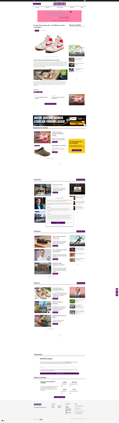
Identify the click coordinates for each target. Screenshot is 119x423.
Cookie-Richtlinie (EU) (68, 411)
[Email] (40, 92)
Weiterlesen (55, 141)
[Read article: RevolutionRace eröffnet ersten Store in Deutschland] (72, 250)
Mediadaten (72, 7)
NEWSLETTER (37, 3)
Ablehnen (48, 222)
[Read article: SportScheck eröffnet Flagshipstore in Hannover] (42, 268)
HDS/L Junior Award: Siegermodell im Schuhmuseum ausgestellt (80, 306)
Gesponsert (37, 132)
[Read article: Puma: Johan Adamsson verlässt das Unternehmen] (42, 255)
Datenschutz (82, 418)
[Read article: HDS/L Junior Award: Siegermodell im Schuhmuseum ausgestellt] (72, 306)
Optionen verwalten (69, 222)
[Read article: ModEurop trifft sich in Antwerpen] (42, 307)
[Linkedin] (36, 92)
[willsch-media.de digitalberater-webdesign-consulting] (59, 120)
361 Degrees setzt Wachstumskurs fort (76, 243)
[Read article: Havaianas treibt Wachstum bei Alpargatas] (72, 260)
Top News (37, 198)
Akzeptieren (58, 222)
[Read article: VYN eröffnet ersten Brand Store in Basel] (71, 70)
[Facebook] (34, 92)
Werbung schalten (77, 418)
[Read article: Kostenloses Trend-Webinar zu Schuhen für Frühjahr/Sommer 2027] (77, 292)
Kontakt (82, 7)
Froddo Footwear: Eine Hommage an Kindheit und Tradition (58, 134)
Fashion (37, 288)
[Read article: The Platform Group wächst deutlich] (71, 65)
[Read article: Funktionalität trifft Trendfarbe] (42, 151)
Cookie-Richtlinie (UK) (68, 413)
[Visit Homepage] (59, 3)
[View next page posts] (77, 73)
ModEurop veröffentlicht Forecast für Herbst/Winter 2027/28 (80, 311)
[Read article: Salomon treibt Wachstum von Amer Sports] (42, 217)
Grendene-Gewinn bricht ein (80, 253)
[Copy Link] (41, 92)
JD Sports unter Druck (58, 184)
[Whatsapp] (38, 92)
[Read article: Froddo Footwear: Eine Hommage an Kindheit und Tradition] (77, 99)
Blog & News (48, 7)
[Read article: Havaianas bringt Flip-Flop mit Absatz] (42, 321)
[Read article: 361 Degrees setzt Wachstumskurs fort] (77, 240)
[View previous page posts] (76, 73)
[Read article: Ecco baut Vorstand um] (42, 203)
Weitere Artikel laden (50, 158)
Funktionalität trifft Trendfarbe (59, 145)
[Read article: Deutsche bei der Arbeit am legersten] (72, 301)
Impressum (72, 418)
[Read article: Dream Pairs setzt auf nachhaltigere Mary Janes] (42, 293)
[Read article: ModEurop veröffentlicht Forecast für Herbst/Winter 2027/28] (72, 312)
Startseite (37, 7)
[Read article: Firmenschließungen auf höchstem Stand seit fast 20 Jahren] (77, 189)
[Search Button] (40, 0)
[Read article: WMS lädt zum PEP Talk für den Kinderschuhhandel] (77, 50)
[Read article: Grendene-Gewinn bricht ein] (72, 255)
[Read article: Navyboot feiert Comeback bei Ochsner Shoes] (42, 242)
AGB (85, 418)
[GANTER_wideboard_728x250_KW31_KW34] (50, 75)
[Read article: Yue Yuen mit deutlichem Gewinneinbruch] (71, 60)
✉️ (117, 289)
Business (36, 30)
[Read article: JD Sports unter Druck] (42, 190)
